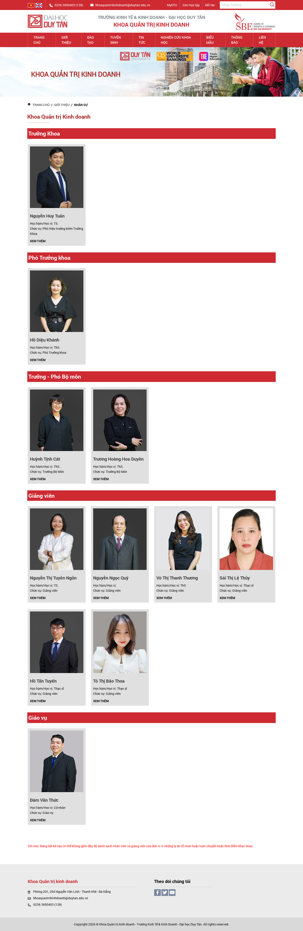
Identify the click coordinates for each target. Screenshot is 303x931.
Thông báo (236, 40)
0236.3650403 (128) (47, 904)
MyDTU (172, 5)
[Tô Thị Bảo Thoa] (120, 642)
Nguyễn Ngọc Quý (110, 578)
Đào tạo (90, 40)
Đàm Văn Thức (44, 800)
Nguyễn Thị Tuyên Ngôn (53, 578)
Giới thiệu (66, 40)
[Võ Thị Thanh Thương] (183, 539)
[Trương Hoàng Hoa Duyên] (120, 420)
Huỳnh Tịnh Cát (45, 459)
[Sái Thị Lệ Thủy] (246, 539)
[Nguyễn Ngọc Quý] (120, 539)
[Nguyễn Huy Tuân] (56, 177)
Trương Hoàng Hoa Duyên (118, 459)
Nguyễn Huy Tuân (47, 216)
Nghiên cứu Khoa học (176, 40)
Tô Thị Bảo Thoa (109, 681)
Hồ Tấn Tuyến (43, 681)
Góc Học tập (191, 5)
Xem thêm (38, 241)
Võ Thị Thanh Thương (177, 578)
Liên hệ (262, 40)
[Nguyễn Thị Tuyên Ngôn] (56, 539)
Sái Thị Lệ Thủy (235, 578)
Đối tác (210, 5)
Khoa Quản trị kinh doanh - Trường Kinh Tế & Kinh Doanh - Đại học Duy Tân (150, 924)
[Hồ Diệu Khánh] (56, 301)
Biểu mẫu (210, 40)
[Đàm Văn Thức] (56, 761)
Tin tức (142, 40)
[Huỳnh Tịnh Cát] (56, 420)
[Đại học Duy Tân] (47, 21)
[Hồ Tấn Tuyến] (56, 642)
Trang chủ (39, 40)
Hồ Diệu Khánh (44, 340)
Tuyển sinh (115, 40)
